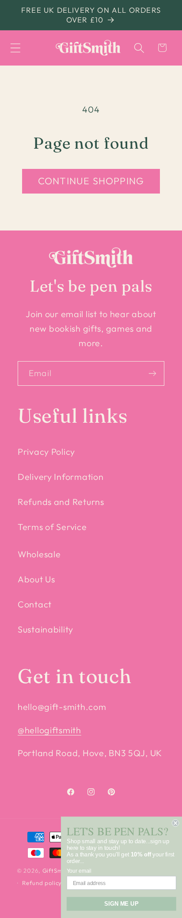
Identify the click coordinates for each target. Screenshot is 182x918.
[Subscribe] (152, 373)
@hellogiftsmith (49, 729)
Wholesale (39, 554)
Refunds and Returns (61, 501)
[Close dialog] (175, 823)
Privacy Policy (46, 451)
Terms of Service (52, 526)
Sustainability (45, 629)
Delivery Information (60, 476)
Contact (35, 604)
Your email (79, 871)
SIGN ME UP (121, 903)
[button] (15, 47)
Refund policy (42, 882)
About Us (36, 579)
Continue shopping (91, 181)
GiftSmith (56, 870)
